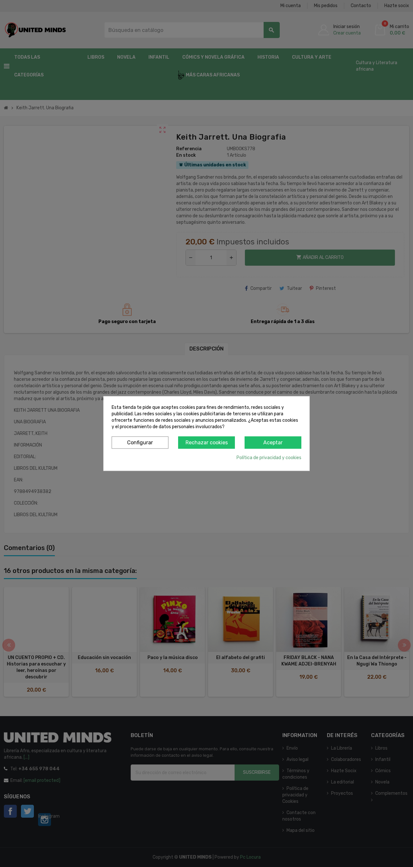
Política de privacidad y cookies (269, 457)
